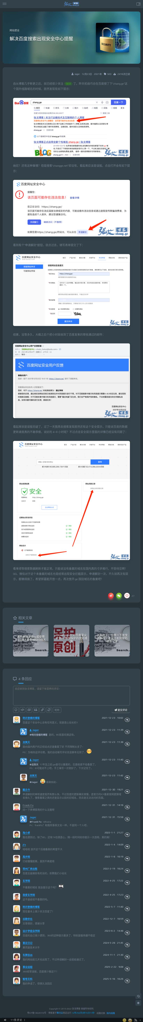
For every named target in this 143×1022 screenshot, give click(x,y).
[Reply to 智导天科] (127, 981)
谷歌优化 (27, 919)
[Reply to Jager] (127, 732)
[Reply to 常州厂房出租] (127, 871)
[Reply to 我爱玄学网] (127, 897)
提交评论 (122, 710)
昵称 (57, 710)
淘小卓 (26, 832)
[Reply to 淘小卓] (127, 835)
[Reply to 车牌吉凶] (127, 957)
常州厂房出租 (30, 868)
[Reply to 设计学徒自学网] (127, 933)
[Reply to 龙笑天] (127, 744)
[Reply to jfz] (127, 847)
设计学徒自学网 (31, 931)
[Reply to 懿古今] (127, 792)
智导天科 (27, 979)
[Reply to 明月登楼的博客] (127, 720)
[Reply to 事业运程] (127, 969)
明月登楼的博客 (31, 718)
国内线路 (111, 1013)
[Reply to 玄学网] (127, 883)
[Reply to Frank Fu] (127, 807)
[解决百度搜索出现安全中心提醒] (71, 127)
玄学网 (26, 880)
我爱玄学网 (29, 894)
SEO (109, 74)
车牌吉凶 (27, 955)
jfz (24, 844)
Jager (35, 730)
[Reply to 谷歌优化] (127, 921)
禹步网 (26, 856)
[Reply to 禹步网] (127, 859)
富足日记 (27, 943)
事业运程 (27, 967)
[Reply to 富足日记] (127, 945)
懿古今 (26, 789)
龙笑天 (26, 742)
